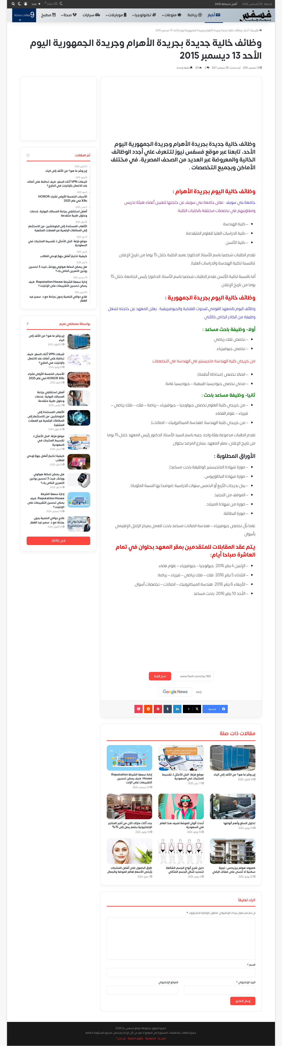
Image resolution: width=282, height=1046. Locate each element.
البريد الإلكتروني (245, 982)
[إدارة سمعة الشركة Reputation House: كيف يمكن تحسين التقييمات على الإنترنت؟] (129, 758)
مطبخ (46, 15)
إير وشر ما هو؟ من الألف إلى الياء (234, 774)
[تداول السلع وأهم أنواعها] (232, 806)
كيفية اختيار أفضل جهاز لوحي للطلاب (45, 458)
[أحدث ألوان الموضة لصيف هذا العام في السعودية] (181, 806)
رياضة (192, 15)
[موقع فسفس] (255, 16)
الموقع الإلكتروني (168, 982)
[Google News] (175, 691)
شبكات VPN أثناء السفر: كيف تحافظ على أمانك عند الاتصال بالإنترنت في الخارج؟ (45, 358)
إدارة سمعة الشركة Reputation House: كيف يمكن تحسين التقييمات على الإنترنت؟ (45, 500)
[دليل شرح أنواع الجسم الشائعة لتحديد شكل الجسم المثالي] (181, 851)
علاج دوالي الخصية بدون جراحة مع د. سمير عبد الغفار (47, 520)
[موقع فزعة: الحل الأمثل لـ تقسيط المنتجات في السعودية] (181, 758)
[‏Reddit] (148, 709)
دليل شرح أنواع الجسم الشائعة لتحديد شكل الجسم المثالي (185, 870)
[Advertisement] (181, 105)
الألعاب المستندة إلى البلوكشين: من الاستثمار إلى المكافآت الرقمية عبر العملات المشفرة (46, 418)
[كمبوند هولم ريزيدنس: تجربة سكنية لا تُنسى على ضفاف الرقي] (232, 851)
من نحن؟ (121, 1038)
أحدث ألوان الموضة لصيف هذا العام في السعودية (182, 825)
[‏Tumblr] (168, 709)
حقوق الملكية (135, 1038)
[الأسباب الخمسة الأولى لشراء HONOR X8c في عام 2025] (79, 379)
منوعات (171, 15)
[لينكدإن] (177, 709)
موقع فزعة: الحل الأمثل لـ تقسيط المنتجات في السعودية (183, 776)
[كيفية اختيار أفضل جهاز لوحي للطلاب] (79, 461)
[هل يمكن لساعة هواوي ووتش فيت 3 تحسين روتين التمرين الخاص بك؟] (79, 480)
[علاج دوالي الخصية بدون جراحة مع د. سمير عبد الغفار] (79, 524)
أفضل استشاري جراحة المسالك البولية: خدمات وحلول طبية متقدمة (49, 396)
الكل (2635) (58, 540)
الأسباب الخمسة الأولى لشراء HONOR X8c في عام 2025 (45, 376)
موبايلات (116, 15)
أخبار (212, 15)
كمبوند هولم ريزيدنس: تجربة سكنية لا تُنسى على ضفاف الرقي (233, 870)
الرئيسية (255, 30)
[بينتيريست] (158, 709)
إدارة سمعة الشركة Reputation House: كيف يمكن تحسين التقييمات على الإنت (131, 778)
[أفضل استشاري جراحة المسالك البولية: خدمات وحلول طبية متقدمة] (79, 398)
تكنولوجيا (143, 15)
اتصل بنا (162, 1038)
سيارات (89, 15)
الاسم (251, 965)
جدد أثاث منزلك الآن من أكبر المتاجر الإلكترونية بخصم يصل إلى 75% (130, 825)
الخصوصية (150, 1038)
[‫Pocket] (138, 709)
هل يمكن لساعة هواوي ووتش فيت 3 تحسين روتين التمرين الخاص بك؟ (47, 478)
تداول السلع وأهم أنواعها (239, 823)
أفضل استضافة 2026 (226, 4)
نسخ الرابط (160, 676)
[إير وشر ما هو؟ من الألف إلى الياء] (232, 758)
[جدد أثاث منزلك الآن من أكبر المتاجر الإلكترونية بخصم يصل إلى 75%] (129, 806)
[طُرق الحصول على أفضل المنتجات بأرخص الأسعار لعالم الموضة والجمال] (129, 851)
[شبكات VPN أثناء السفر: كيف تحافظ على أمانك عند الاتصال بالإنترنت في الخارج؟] (79, 360)
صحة (68, 15)
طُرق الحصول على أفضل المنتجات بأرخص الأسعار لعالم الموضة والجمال (129, 870)
